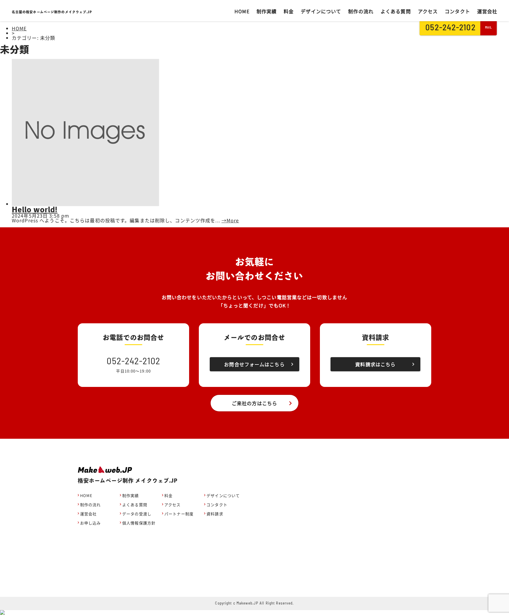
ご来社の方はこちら (254, 403)
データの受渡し (136, 513)
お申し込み (90, 523)
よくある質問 (396, 11)
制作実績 (267, 11)
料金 (289, 11)
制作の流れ (361, 11)
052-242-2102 (451, 28)
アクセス (428, 11)
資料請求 (214, 513)
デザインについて (321, 11)
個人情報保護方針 (139, 523)
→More (230, 220)
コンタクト (457, 11)
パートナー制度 (179, 513)
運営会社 (487, 11)
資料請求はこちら (375, 364)
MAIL (488, 27)
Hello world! (34, 209)
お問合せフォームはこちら (254, 364)
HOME (241, 11)
